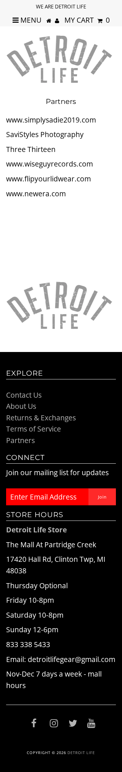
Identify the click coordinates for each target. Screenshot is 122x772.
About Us (21, 406)
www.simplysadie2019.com (51, 120)
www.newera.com (36, 193)
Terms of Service (33, 429)
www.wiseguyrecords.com (49, 164)
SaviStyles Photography (45, 134)
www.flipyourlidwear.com (48, 178)
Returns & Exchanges (41, 417)
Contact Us (24, 395)
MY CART (87, 20)
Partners (20, 440)
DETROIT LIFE (81, 752)
